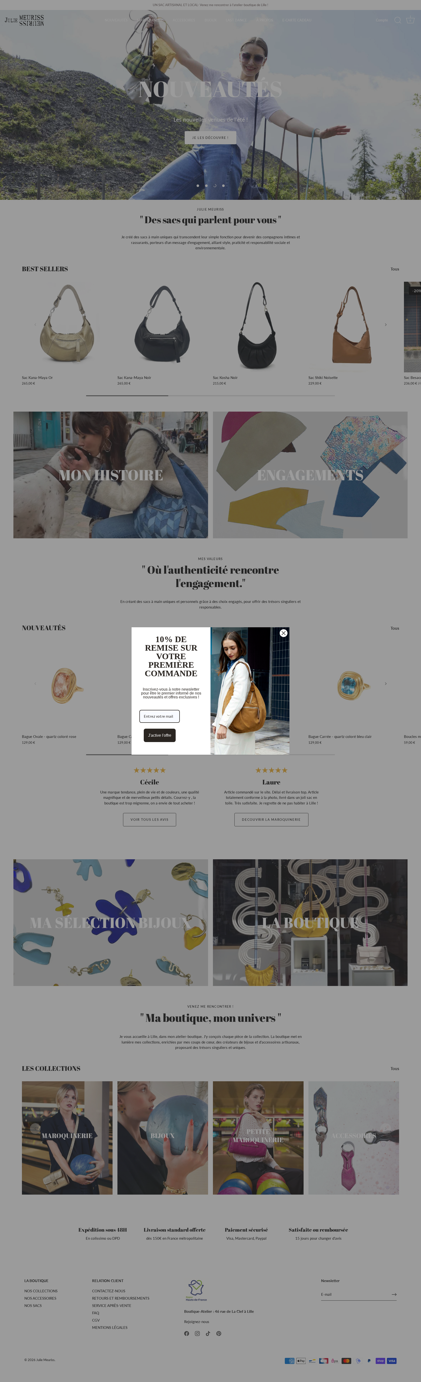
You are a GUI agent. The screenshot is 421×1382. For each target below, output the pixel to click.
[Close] (283, 633)
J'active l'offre (159, 735)
